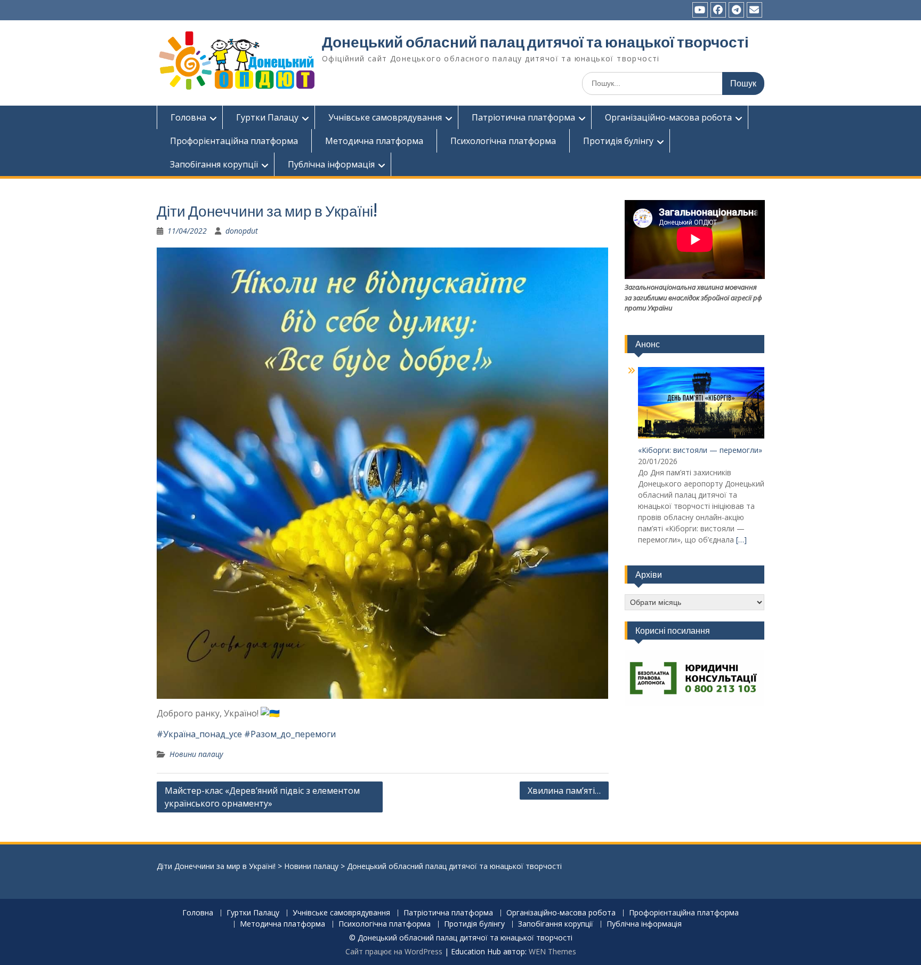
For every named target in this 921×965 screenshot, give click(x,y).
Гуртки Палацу (267, 117)
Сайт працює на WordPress (393, 951)
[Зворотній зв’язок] (754, 10)
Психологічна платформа (503, 141)
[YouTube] (700, 10)
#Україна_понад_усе (199, 734)
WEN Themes (552, 951)
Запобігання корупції (214, 164)
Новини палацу (196, 754)
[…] (741, 540)
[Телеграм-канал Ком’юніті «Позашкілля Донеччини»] (736, 10)
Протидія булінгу (618, 141)
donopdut (241, 231)
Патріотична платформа (523, 117)
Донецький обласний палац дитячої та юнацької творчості (535, 42)
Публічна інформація (331, 164)
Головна (188, 117)
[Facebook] (718, 10)
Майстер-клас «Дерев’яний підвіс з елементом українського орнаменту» (262, 797)
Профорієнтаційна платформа (234, 141)
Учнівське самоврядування (385, 117)
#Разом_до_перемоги (290, 734)
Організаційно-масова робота (668, 117)
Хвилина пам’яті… (564, 790)
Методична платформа (374, 141)
